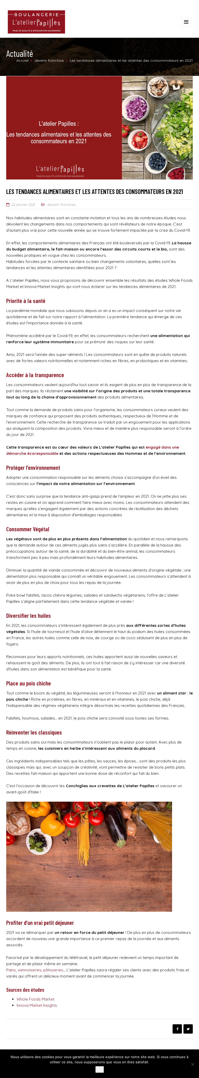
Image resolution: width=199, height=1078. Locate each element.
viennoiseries (29, 969)
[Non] (192, 1064)
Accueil (22, 60)
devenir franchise (61, 204)
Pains (11, 969)
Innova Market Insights (37, 1005)
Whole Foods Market (35, 999)
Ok (99, 1069)
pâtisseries (53, 969)
